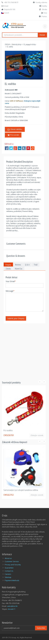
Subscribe (41, 628)
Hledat (42, 35)
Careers (8, 574)
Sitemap (8, 577)
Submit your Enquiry (15, 318)
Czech (6, 13)
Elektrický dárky (16, 44)
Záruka (44, 9)
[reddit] (32, 148)
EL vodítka (10, 47)
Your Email (11, 281)
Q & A (27, 264)
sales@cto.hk (12, 606)
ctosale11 (11, 609)
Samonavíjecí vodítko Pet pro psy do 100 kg (29, 430)
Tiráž (36, 264)
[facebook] (6, 148)
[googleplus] (15, 148)
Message (10, 291)
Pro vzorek (14, 135)
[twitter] (11, 148)
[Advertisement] (24, 350)
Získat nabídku (16, 129)
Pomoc (44, 16)
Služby (44, 6)
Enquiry (8, 264)
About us (8, 558)
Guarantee (9, 568)
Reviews (18, 264)
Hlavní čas (18, 268)
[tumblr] (24, 148)
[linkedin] (19, 148)
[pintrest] (28, 148)
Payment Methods (12, 580)
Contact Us (9, 571)
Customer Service (12, 561)
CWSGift (7, 44)
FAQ (45, 13)
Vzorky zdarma (41, 2)
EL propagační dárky (29, 44)
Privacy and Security (13, 564)
